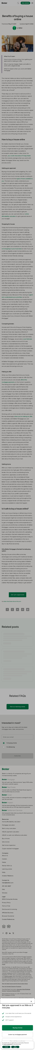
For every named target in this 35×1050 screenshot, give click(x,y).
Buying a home (17, 1027)
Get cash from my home (17, 1041)
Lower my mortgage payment (17, 1034)
